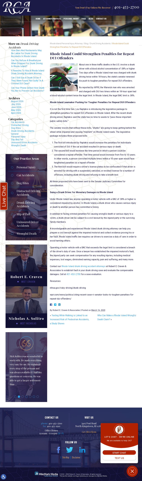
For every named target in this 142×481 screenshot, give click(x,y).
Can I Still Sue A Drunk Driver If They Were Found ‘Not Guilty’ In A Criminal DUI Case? (27, 80)
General (14, 134)
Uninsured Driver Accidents (24, 142)
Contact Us (101, 18)
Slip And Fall (17, 139)
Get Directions (89, 432)
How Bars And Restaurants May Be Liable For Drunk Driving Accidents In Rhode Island (26, 53)
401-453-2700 (126, 7)
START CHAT (119, 452)
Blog (91, 18)
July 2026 (16, 104)
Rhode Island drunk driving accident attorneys (83, 266)
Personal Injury (71, 18)
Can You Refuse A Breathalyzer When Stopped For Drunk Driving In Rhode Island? (27, 63)
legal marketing (81, 476)
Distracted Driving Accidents (28, 192)
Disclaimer (76, 457)
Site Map (65, 457)
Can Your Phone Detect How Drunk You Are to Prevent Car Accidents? (27, 89)
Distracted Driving (20, 125)
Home (38, 18)
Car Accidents (18, 122)
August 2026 (17, 101)
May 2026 (16, 110)
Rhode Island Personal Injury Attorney (66, 43)
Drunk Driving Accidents (100, 43)
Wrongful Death (18, 145)
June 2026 (16, 107)
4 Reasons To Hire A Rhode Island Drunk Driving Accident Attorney (27, 72)
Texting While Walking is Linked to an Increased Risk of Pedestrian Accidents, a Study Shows (69, 319)
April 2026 (16, 113)
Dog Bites (16, 128)
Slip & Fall (23, 214)
